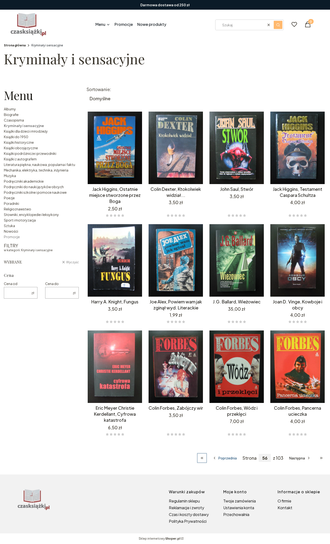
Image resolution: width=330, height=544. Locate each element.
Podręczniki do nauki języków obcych (34, 187)
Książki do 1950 (16, 137)
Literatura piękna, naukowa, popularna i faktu (39, 164)
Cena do (52, 283)
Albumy (10, 109)
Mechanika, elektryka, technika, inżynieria (36, 170)
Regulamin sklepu (184, 500)
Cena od (10, 283)
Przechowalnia (236, 514)
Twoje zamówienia (239, 500)
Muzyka (10, 175)
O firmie (284, 500)
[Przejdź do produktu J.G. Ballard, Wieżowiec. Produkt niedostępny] (236, 260)
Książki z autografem (20, 159)
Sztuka (9, 225)
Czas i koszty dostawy (189, 514)
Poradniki (11, 203)
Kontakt (285, 507)
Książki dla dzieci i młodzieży (26, 131)
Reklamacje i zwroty (186, 507)
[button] (278, 25)
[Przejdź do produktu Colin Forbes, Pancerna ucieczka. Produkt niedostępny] (297, 366)
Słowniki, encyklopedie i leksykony (31, 214)
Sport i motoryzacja (20, 220)
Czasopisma (14, 120)
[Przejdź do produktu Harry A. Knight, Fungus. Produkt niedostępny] (114, 260)
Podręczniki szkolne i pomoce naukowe (35, 192)
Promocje (12, 237)
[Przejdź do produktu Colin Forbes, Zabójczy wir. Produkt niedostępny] (175, 366)
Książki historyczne (19, 142)
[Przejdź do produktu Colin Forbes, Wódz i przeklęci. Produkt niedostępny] (236, 366)
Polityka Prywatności (188, 521)
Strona (250, 458)
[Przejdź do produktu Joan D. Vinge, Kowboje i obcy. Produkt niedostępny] (297, 260)
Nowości (11, 231)
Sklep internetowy (159, 538)
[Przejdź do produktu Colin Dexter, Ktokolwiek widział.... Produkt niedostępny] (175, 148)
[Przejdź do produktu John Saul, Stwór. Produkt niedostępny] (236, 148)
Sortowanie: (98, 89)
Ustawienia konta (238, 507)
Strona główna (15, 45)
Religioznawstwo (17, 209)
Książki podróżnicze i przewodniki (30, 153)
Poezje (9, 198)
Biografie (11, 114)
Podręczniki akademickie (24, 181)
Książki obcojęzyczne (21, 148)
